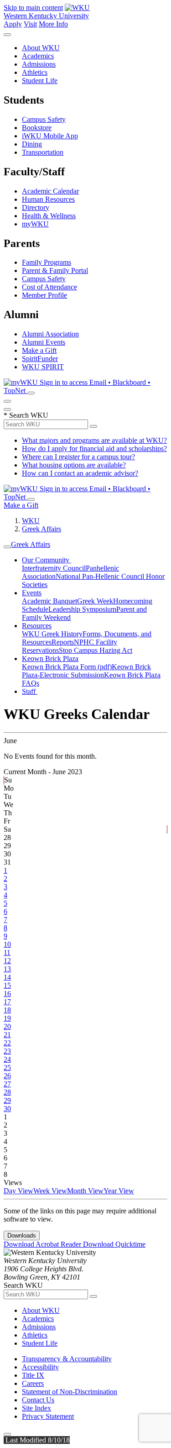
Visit (30, 24)
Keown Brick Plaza (50, 658)
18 (7, 1010)
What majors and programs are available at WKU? (94, 440)
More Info (53, 24)
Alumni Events (43, 342)
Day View (18, 1191)
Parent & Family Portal (55, 270)
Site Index (36, 1408)
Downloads (21, 1235)
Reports (63, 642)
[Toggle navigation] (7, 547)
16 (7, 993)
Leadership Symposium (82, 609)
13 (7, 969)
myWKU (35, 224)
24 (7, 1059)
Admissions (39, 64)
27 (7, 1084)
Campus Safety (44, 119)
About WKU (41, 48)
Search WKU (26, 415)
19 (7, 1018)
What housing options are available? (74, 465)
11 (7, 952)
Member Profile (44, 295)
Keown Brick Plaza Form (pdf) (67, 667)
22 (7, 1043)
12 (7, 961)
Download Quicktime (114, 1244)
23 (7, 1051)
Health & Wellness (49, 216)
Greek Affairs (41, 529)
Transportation (42, 152)
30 (7, 1108)
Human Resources (48, 199)
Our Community (46, 560)
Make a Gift (39, 350)
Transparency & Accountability (67, 1359)
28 (7, 1092)
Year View (119, 1191)
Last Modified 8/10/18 (37, 1440)
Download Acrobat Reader (43, 1244)
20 (7, 1026)
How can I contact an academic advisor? (80, 473)
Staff (29, 691)
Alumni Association (50, 334)
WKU (31, 521)
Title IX (33, 1375)
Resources (37, 626)
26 (7, 1076)
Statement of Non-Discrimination (69, 1392)
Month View (85, 1191)
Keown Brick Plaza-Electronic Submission (86, 671)
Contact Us (38, 1400)
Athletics (34, 72)
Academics (38, 56)
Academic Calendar (50, 191)
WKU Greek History (52, 634)
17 (7, 1002)
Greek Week (95, 601)
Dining (32, 144)
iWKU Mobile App (50, 136)
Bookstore (37, 127)
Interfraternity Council (54, 568)
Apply (13, 24)
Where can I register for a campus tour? (78, 457)
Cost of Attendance (49, 287)
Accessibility (40, 1367)
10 (7, 944)
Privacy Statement (48, 1416)
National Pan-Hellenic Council (101, 576)
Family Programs (46, 262)
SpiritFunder (40, 358)
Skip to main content (33, 7)
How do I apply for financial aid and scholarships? (94, 448)
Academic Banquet (49, 601)
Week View (50, 1191)
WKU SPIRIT (43, 367)
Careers (33, 1383)
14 (7, 977)
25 (7, 1067)
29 (7, 1100)
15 (7, 985)
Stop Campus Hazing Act (95, 650)
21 (7, 1035)
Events (31, 593)
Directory (35, 207)
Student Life (39, 80)
